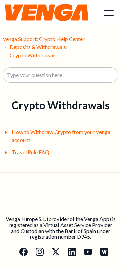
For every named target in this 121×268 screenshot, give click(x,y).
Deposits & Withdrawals (38, 47)
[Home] (46, 12)
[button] (108, 13)
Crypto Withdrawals (33, 55)
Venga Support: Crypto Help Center (44, 39)
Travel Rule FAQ (30, 152)
